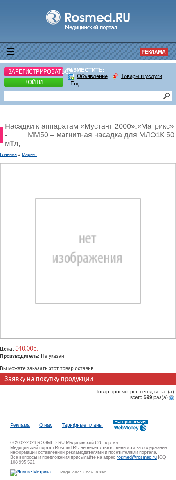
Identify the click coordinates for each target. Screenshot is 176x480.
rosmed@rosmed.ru (137, 457)
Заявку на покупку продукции (48, 378)
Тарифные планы (82, 425)
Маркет (29, 154)
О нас (45, 425)
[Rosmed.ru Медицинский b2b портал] (88, 30)
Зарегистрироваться (35, 72)
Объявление (92, 76)
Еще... (78, 83)
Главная (8, 154)
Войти (33, 82)
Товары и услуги (141, 76)
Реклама (154, 52)
